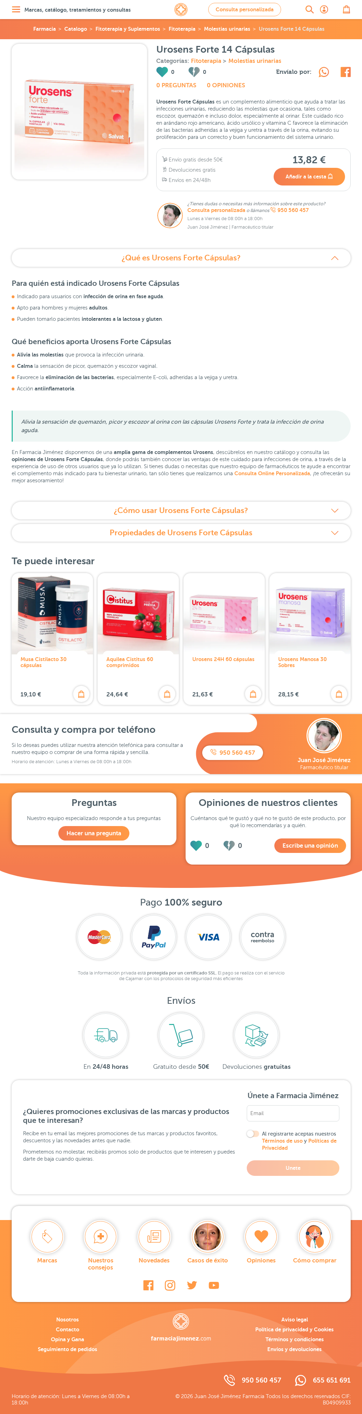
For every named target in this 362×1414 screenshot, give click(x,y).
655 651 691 (332, 1380)
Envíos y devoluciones (294, 1349)
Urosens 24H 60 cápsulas (223, 659)
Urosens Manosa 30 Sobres (302, 662)
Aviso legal (294, 1319)
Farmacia (44, 29)
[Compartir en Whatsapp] (324, 73)
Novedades (154, 1260)
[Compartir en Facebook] (345, 73)
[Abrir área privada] (324, 9)
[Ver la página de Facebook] (148, 1285)
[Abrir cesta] (346, 9)
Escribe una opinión (310, 845)
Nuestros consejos (100, 1264)
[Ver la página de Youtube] (214, 1285)
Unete (293, 1168)
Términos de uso (282, 1141)
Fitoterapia (182, 29)
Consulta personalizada (245, 9)
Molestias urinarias (227, 29)
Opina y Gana (67, 1339)
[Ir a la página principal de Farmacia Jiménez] (181, 9)
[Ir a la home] (181, 1327)
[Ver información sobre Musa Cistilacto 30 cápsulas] (52, 613)
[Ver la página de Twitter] (192, 1285)
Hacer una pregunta (93, 833)
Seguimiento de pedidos (67, 1349)
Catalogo (75, 29)
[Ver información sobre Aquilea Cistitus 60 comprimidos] (138, 613)
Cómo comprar (315, 1260)
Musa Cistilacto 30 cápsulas (43, 662)
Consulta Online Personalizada (272, 473)
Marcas (47, 1260)
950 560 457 (293, 210)
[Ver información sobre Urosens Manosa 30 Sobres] (310, 613)
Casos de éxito (207, 1260)
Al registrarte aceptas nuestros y (299, 1141)
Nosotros (67, 1319)
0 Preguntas (176, 85)
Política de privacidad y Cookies (294, 1329)
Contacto (67, 1329)
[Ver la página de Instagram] (170, 1285)
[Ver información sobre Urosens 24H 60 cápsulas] (224, 613)
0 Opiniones (226, 85)
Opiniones (261, 1260)
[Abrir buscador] (309, 9)
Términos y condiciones (294, 1339)
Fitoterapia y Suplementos (127, 29)
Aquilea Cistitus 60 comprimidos (129, 662)
